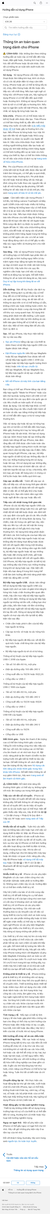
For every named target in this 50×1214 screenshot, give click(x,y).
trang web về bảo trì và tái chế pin (24, 193)
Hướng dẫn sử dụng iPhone (17, 9)
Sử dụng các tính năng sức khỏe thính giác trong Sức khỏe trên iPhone (24, 768)
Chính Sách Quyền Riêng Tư (11, 1207)
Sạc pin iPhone (13, 342)
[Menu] (47, 3)
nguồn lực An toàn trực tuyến (22, 1141)
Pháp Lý (22, 1209)
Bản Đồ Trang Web (34, 1209)
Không (33, 1183)
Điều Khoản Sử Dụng (30, 1207)
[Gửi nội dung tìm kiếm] (5, 27)
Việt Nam (5, 1200)
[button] (35, 3)
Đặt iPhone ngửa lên (15, 353)
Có (18, 1183)
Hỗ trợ (10, 1190)
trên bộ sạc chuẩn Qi (27, 366)
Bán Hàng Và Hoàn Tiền (9, 1209)
